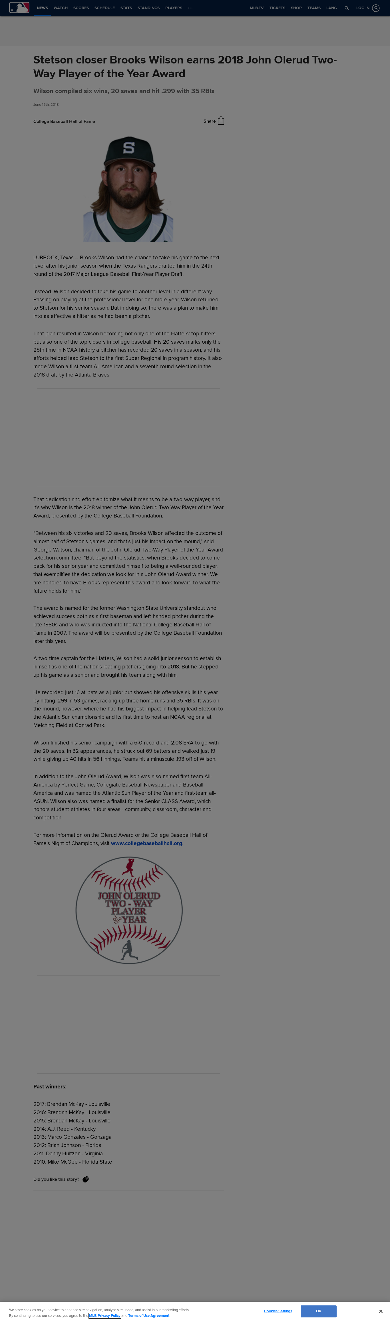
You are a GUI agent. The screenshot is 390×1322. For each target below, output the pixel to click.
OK (318, 1311)
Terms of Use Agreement (148, 1315)
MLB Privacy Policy (104, 1315)
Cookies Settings (278, 1311)
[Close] (381, 1311)
